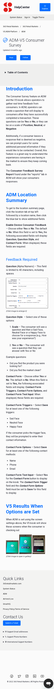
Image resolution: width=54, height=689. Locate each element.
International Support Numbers (19, 642)
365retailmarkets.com (12, 584)
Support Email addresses (17, 632)
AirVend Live (8, 599)
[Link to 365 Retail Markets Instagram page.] (27, 677)
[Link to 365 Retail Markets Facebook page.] (12, 677)
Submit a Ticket (11, 623)
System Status (16, 17)
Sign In (27, 17)
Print (11, 58)
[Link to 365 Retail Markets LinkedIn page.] (35, 677)
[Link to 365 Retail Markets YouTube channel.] (42, 677)
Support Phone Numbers (17, 637)
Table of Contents (17, 72)
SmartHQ (6, 604)
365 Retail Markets (11, 26)
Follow (25, 57)
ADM (23, 32)
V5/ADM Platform (10, 32)
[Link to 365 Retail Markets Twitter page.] (19, 677)
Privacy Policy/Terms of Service (16, 609)
